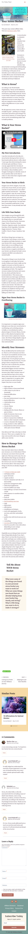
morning (7, 523)
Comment (5, 847)
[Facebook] (16, 901)
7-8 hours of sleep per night (12, 472)
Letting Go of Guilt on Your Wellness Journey (7, 680)
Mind (3, 18)
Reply (4, 752)
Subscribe (14, 927)
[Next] (23, 711)
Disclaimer (20, 905)
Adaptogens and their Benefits (21, 679)
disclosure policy (12, 31)
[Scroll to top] (24, 932)
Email (4, 878)
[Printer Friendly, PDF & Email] (7, 671)
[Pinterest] (12, 901)
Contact (14, 911)
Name (4, 871)
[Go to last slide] (4, 711)
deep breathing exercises (11, 501)
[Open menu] (24, 2)
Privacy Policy (9, 908)
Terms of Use (19, 908)
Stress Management (10, 18)
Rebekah (10, 786)
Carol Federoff (6, 24)
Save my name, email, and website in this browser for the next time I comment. (14, 890)
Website (4, 885)
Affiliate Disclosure (10, 905)
